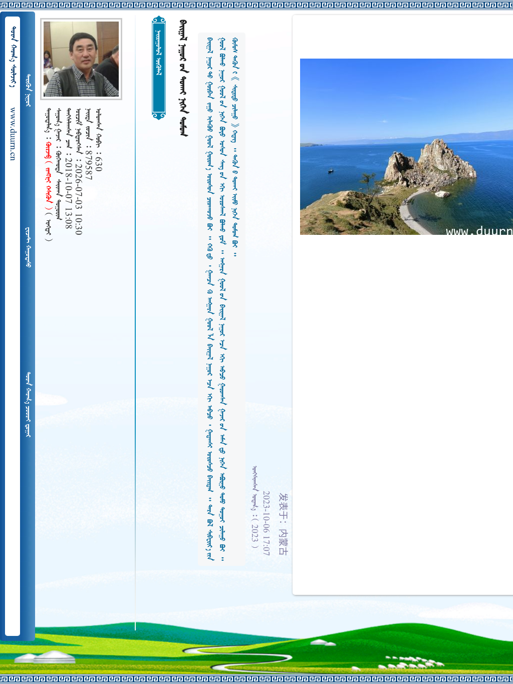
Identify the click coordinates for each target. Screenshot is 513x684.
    (28, 404)
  (28, 90)
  (28, 247)
